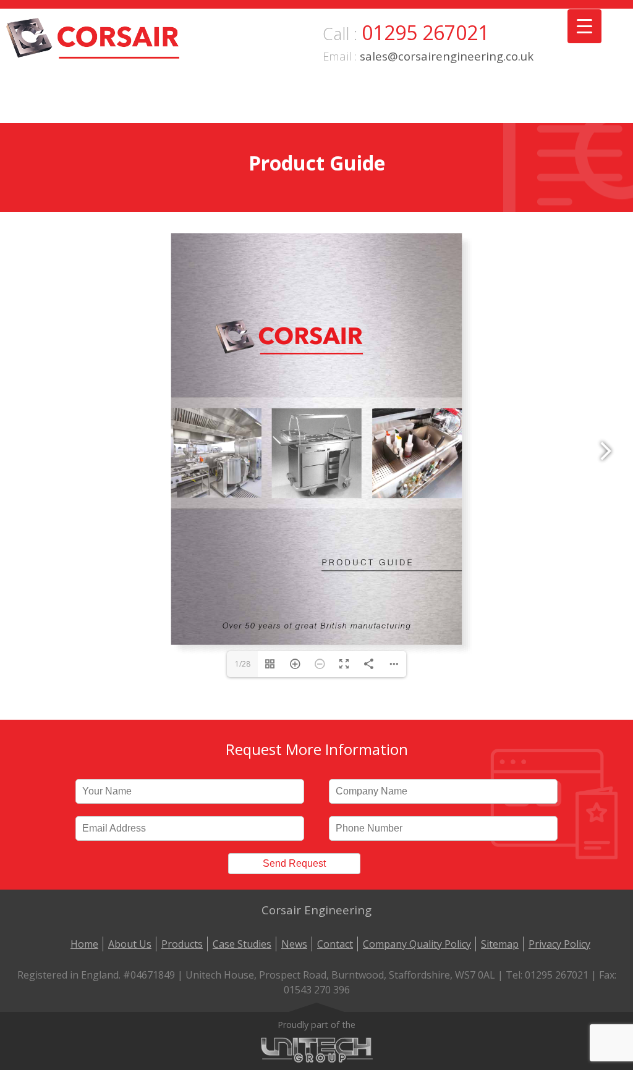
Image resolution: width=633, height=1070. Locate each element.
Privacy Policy (559, 944)
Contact (335, 944)
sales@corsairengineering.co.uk (446, 56)
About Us (129, 944)
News (294, 944)
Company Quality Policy (417, 944)
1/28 (242, 664)
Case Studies (242, 944)
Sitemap (500, 944)
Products (182, 944)
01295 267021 (425, 32)
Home (84, 944)
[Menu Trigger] (584, 26)
